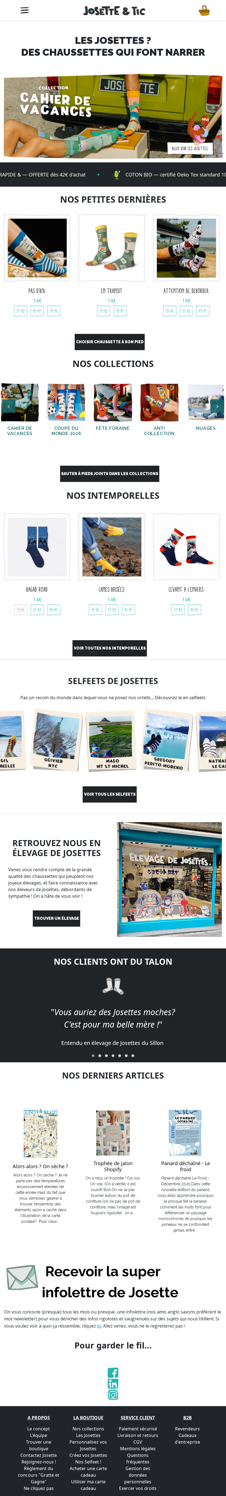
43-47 (37, 311)
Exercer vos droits (138, 1488)
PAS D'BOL (37, 290)
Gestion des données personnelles (137, 1475)
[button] (93, 1055)
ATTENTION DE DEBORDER (186, 290)
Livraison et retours (137, 1435)
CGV (137, 1442)
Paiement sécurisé (138, 1429)
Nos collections (88, 1429)
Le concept (38, 1429)
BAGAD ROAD (37, 589)
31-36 (54, 311)
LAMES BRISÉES (112, 589)
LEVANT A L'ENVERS (186, 589)
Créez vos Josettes (88, 1455)
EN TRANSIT (112, 290)
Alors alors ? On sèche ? (40, 1166)
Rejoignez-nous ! (38, 1462)
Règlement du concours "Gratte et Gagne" (38, 1475)
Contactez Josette (38, 1455)
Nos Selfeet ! (88, 1462)
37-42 (21, 311)
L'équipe (38, 1435)
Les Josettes (88, 1435)
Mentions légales (138, 1449)
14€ (37, 300)
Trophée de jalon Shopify (113, 1166)
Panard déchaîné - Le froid (185, 1166)
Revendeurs (187, 1429)
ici (99, 1326)
